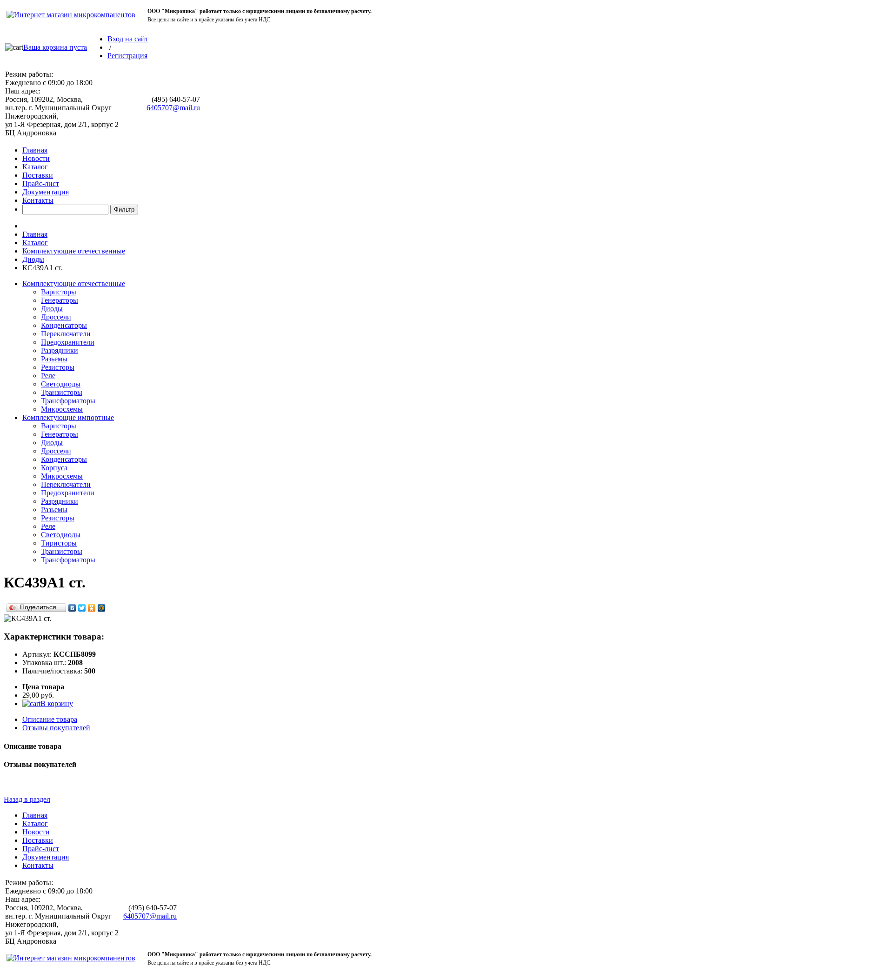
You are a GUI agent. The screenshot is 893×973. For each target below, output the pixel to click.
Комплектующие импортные (68, 417)
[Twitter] (82, 608)
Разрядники (59, 350)
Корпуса (54, 468)
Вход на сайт (127, 39)
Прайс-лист (40, 183)
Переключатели (66, 334)
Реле (48, 376)
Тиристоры (59, 543)
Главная (34, 150)
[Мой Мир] (102, 608)
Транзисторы (61, 392)
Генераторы (59, 300)
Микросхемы (62, 409)
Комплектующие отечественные (73, 251)
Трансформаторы (68, 401)
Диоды (33, 259)
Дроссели (56, 317)
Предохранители (67, 342)
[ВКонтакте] (72, 608)
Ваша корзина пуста (55, 47)
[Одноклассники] (92, 608)
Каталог (35, 167)
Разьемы (54, 359)
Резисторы (57, 367)
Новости (36, 158)
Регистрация (127, 56)
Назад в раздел (27, 799)
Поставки (37, 175)
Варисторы (58, 292)
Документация (45, 192)
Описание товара (49, 719)
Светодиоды (60, 384)
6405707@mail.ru (173, 108)
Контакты (37, 200)
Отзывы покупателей (56, 728)
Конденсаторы (64, 325)
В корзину (56, 703)
